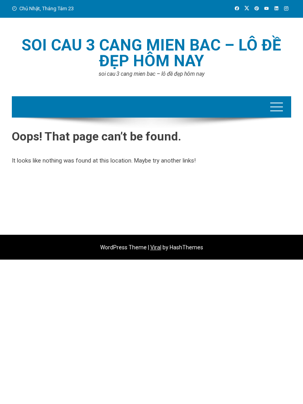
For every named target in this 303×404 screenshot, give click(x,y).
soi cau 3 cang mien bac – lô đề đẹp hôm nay (151, 53)
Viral (155, 247)
